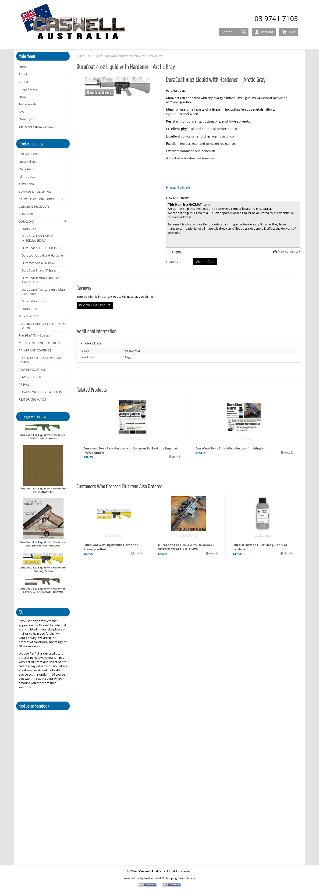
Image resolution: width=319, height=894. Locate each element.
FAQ (22, 111)
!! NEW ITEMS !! (29, 154)
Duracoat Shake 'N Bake (38, 263)
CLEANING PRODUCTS (34, 206)
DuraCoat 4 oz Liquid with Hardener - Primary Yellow (43, 569)
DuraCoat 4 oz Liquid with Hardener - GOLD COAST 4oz (43, 490)
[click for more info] (132, 417)
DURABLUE (29, 229)
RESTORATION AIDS (32, 399)
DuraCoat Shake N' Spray (39, 270)
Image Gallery (28, 89)
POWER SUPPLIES (31, 377)
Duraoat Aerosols (34, 301)
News (22, 96)
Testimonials (27, 104)
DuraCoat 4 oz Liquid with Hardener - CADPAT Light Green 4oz (43, 436)
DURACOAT (26, 221)
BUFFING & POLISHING (35, 191)
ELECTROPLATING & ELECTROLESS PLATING (42, 326)
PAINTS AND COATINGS (35, 350)
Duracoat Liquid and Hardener (43, 255)
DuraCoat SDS (28, 316)
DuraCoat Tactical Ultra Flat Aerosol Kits (40, 280)
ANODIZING (27, 184)
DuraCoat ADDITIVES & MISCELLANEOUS (37, 238)
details (176, 457)
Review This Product (94, 305)
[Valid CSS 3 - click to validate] (171, 885)
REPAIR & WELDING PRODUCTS (40, 392)
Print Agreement (288, 251)
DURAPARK (29, 309)
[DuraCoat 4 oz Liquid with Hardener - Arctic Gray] (119, 86)
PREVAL (24, 384)
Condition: (87, 357)
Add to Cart (205, 261)
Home (23, 67)
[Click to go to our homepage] (74, 25)
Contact (24, 82)
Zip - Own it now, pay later (37, 126)
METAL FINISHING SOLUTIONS (40, 343)
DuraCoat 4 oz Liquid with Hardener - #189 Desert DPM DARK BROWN (43, 590)
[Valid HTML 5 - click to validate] (148, 885)
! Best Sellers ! (28, 161)
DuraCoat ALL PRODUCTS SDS (42, 248)
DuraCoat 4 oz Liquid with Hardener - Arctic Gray (129, 56)
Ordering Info (28, 119)
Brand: (84, 351)
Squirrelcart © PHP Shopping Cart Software (167, 878)
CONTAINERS (28, 214)
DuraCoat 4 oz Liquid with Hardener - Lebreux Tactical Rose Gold (43, 543)
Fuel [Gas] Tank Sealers (34, 335)
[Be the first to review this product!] (132, 438)
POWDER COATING (32, 369)
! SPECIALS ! (27, 169)
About (23, 74)
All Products (27, 176)
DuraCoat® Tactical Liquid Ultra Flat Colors (43, 291)
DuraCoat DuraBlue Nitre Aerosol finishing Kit (230, 448)
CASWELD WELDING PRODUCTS (41, 199)
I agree (176, 252)
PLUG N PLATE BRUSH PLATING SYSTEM (40, 360)
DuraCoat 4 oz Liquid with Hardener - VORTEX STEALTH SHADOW (186, 547)
